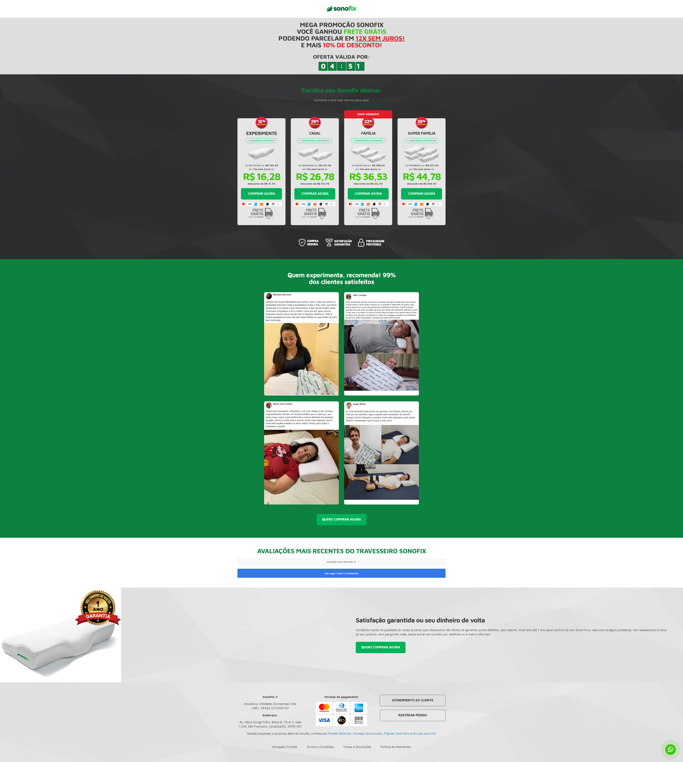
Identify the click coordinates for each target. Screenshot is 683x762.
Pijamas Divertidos (397, 733)
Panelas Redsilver (339, 733)
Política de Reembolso (395, 747)
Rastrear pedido (412, 715)
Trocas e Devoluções (357, 747)
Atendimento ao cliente (412, 700)
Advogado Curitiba (284, 747)
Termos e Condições (320, 747)
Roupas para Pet (424, 733)
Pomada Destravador (367, 733)
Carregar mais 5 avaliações (341, 573)
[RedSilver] (341, 8)
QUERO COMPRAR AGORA (341, 519)
